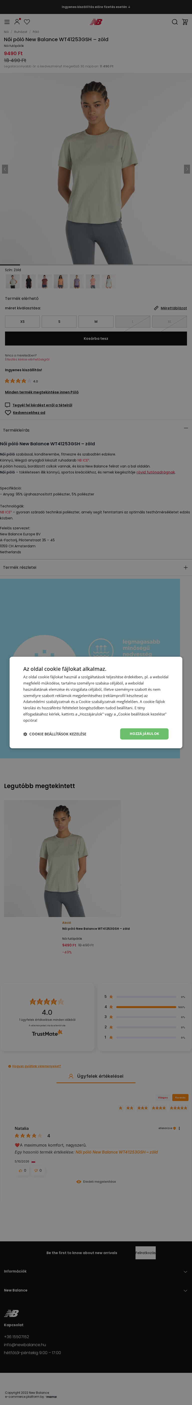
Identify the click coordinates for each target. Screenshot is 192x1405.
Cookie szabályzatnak (97, 701)
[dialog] (96, 702)
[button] (54, 734)
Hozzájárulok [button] (144, 733)
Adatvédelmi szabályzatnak (46, 701)
